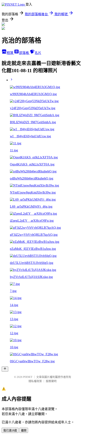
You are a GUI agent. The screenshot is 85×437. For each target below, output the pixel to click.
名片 (38, 53)
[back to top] (5, 369)
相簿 (10, 53)
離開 (23, 430)
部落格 (24, 53)
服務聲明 (51, 381)
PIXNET (27, 376)
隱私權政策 (35, 381)
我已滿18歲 (10, 430)
